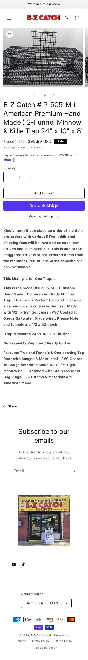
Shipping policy (46, 647)
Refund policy (63, 640)
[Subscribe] (74, 471)
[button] (9, 18)
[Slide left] (34, 95)
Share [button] (12, 406)
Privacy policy (39, 640)
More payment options (44, 216)
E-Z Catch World (42, 635)
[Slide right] (54, 95)
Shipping (8, 147)
